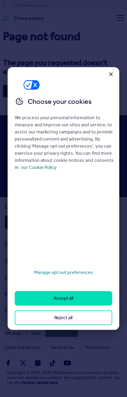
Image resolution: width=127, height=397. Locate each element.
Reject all (63, 317)
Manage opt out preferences (63, 272)
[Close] (111, 74)
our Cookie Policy (38, 167)
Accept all (63, 298)
